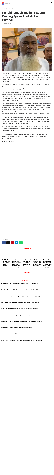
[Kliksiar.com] (6, 3)
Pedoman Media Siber (31, 473)
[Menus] (52, 3)
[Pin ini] (12, 242)
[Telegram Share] (16, 242)
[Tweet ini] (8, 242)
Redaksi (22, 473)
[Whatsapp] (21, 242)
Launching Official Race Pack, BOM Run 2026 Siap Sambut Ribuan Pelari (27, 262)
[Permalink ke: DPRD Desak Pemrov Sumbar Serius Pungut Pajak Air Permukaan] (6, 255)
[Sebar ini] (4, 242)
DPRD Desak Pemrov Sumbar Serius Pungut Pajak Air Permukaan (6, 262)
